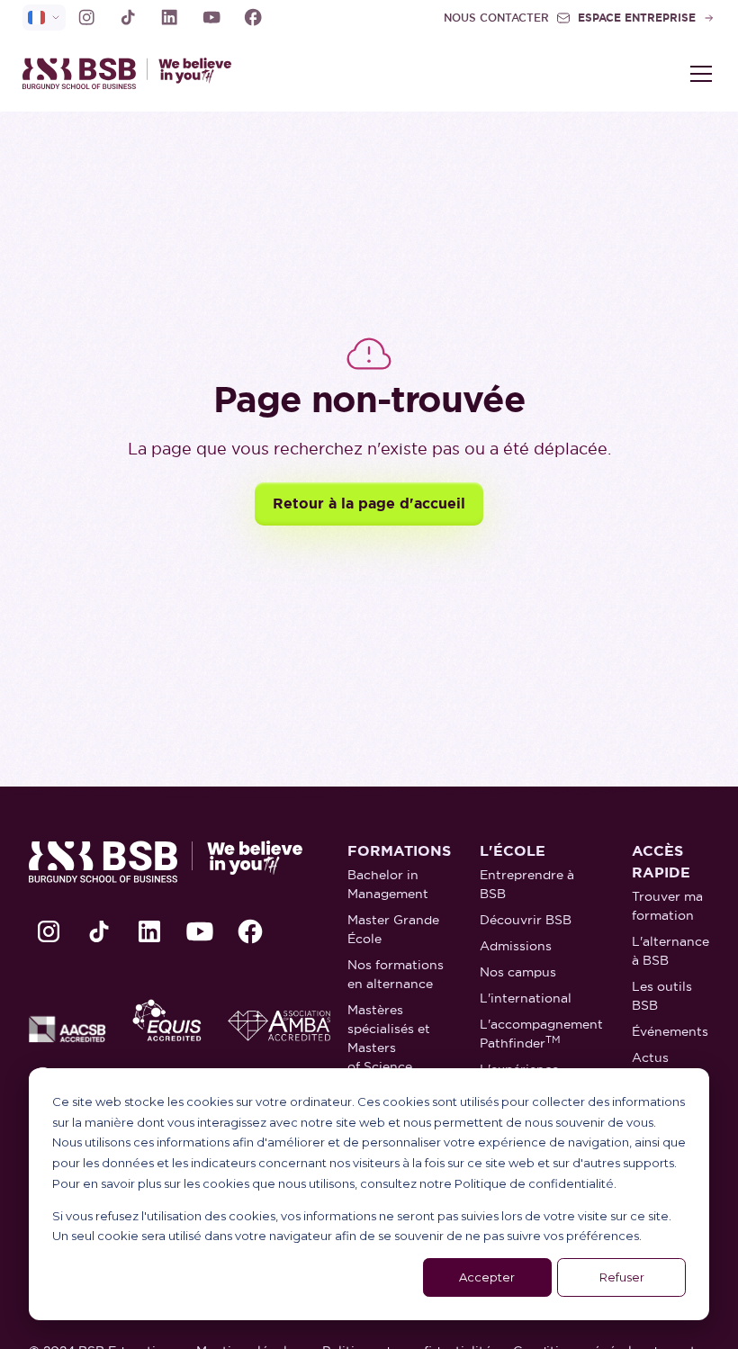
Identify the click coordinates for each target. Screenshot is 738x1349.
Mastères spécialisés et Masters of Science (388, 1038)
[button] (698, 73)
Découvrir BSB (526, 920)
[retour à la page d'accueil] (195, 73)
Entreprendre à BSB (527, 884)
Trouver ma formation (667, 905)
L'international (526, 998)
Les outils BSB (662, 995)
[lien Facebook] (253, 17)
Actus (650, 1057)
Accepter (487, 1277)
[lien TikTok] (128, 17)
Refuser (621, 1277)
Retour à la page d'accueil (369, 503)
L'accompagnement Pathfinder (541, 1033)
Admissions (516, 946)
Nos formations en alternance (395, 974)
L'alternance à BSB (670, 950)
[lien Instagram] (86, 17)
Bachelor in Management (387, 884)
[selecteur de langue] (44, 17)
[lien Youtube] (211, 17)
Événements (670, 1031)
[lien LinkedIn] (169, 17)
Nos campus (518, 972)
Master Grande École (393, 929)
